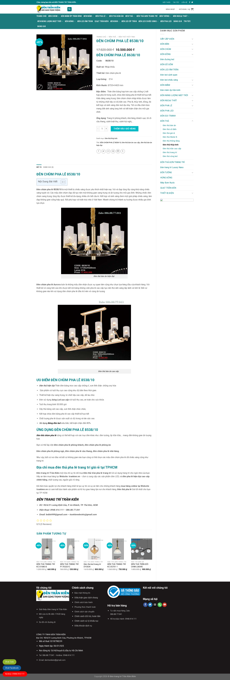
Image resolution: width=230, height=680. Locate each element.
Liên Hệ (184, 2)
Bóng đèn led (54, 423)
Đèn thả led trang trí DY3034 (92, 565)
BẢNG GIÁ (178, 21)
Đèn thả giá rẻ (169, 133)
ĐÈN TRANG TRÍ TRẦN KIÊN (57, 499)
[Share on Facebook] (98, 151)
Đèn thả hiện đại (47, 385)
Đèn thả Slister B (170, 137)
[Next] (152, 557)
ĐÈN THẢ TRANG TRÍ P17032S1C (69, 565)
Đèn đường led (167, 59)
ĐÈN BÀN (114, 21)
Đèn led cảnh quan (168, 75)
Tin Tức (176, 2)
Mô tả (39, 167)
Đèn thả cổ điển (169, 129)
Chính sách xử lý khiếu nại (86, 621)
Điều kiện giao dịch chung (86, 597)
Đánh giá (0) (48, 167)
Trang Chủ (41, 16)
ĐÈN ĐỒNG (69, 21)
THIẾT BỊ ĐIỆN (167, 193)
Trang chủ (101, 37)
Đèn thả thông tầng (171, 141)
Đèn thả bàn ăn (116, 16)
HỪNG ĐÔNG (166, 177)
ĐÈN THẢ (129, 16)
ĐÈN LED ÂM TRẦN (85, 21)
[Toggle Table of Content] (62, 182)
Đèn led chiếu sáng (148, 21)
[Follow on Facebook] (189, 2)
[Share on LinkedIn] (118, 151)
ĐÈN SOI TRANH (168, 116)
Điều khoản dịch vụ (83, 625)
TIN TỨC (187, 21)
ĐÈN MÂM (88, 16)
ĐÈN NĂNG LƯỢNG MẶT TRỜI (49, 21)
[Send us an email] (155, 604)
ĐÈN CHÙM (52, 16)
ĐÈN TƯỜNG (164, 16)
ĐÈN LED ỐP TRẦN (129, 21)
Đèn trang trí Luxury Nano (172, 167)
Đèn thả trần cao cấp (172, 148)
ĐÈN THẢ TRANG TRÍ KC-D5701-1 (116, 565)
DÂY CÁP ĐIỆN (167, 39)
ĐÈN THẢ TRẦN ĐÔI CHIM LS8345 (139, 565)
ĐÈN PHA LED (166, 21)
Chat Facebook (12, 668)
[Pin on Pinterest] (113, 151)
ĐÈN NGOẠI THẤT (180, 16)
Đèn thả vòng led (170, 156)
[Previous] (37, 557)
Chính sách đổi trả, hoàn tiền (87, 616)
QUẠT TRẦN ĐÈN (101, 21)
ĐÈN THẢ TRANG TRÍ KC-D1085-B (45, 565)
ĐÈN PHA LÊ (100, 16)
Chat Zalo (9, 662)
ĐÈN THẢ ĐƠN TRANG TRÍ (147, 16)
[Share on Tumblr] (123, 151)
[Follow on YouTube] (164, 604)
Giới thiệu (167, 2)
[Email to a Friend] (108, 151)
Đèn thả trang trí (170, 152)
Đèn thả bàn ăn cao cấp (131, 143)
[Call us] (160, 604)
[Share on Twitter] (103, 151)
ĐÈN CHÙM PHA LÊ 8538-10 (110, 143)
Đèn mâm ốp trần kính (71, 16)
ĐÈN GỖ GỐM (166, 64)
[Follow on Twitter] (192, 2)
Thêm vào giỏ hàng (125, 128)
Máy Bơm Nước (167, 182)
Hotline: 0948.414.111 (15, 674)
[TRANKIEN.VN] (49, 9)
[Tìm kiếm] (69, 9)
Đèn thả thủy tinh (170, 145)
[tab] (39, 167)
